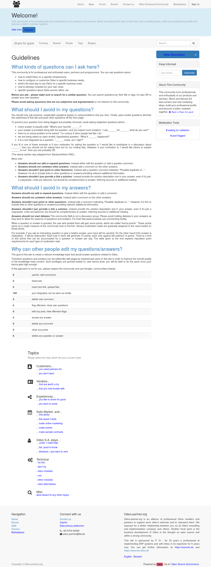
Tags (80, 43)
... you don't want (45, 373)
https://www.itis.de (184, 547)
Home (15, 519)
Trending (43, 43)
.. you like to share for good (51, 399)
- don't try (41, 466)
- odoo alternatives (46, 484)
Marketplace (179, 4)
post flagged (177, 135)
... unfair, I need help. (47, 442)
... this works (42, 414)
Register (29, 29)
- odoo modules (44, 471)
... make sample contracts (49, 431)
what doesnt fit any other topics (52, 494)
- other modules (44, 479)
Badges (92, 43)
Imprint (63, 522)
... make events (44, 427)
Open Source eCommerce (185, 564)
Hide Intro (17, 29)
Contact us (65, 519)
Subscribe (189, 72)
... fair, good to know (46, 447)
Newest (57, 43)
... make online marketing (49, 423)
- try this (40, 462)
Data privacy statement (72, 525)
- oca (39, 475)
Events (15, 522)
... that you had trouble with (50, 388)
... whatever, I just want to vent (52, 451)
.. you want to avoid (47, 403)
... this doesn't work (46, 419)
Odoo (160, 564)
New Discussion (174, 54)
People (69, 43)
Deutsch (137, 556)
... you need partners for (49, 369)
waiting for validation (177, 130)
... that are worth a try (47, 384)
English (128, 556)
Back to (182, 112)
